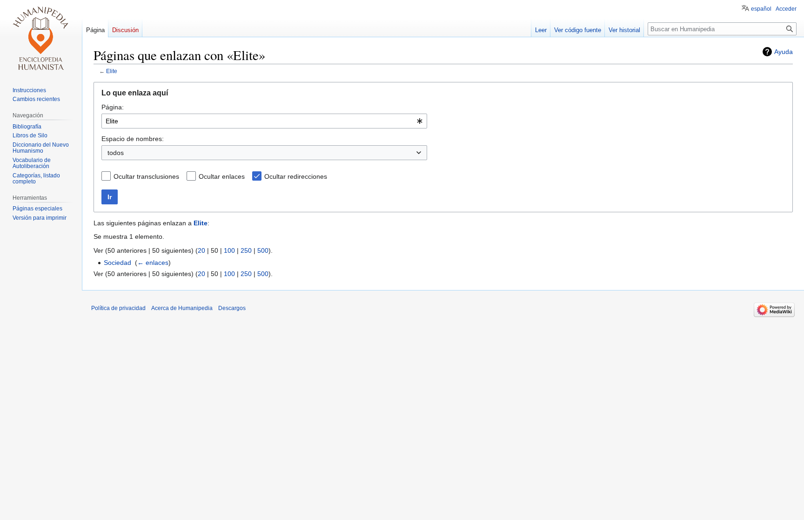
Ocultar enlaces (222, 176)
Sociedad (117, 262)
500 (262, 250)
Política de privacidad (118, 308)
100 (229, 250)
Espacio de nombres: (132, 138)
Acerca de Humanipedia (182, 308)
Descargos (232, 308)
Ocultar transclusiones (146, 176)
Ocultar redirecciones (295, 176)
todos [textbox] (115, 152)
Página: (112, 107)
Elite (111, 71)
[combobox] (264, 121)
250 (246, 250)
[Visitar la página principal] (41, 37)
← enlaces (152, 262)
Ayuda (783, 51)
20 (201, 250)
